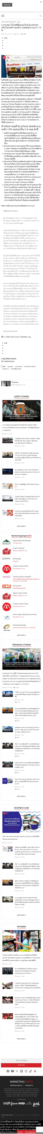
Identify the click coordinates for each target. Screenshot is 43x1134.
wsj (29, 337)
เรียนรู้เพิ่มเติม (30, 1132)
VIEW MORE (21, 526)
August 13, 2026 (20, 753)
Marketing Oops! (7, 1115)
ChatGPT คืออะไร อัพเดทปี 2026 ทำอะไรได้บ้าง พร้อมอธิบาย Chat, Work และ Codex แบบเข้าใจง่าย (27, 499)
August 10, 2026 (20, 770)
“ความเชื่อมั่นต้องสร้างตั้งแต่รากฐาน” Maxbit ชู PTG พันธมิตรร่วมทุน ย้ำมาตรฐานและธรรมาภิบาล (26, 971)
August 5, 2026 (20, 735)
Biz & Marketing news (8, 21)
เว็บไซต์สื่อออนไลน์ (16, 369)
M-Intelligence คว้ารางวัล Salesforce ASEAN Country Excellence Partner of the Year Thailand (27, 472)
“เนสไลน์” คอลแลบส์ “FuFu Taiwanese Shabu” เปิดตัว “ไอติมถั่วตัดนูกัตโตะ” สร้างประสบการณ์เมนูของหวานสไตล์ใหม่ (27, 985)
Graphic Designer (19, 548)
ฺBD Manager (17, 559)
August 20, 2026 (20, 518)
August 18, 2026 (20, 786)
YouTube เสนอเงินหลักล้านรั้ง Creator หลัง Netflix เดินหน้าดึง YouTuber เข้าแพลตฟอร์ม (27, 513)
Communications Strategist (22, 577)
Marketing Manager (19, 625)
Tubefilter (24, 337)
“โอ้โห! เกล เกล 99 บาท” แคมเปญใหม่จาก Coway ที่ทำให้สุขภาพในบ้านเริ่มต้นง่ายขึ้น (27, 694)
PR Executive (17, 586)
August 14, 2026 (7, 687)
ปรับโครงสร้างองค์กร (30, 366)
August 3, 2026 (20, 699)
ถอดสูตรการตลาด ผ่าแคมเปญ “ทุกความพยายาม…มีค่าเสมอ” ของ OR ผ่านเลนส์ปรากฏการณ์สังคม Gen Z (27, 729)
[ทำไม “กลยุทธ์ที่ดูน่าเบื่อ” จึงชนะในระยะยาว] (7, 486)
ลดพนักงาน (6, 369)
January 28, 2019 (7, 34)
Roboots (17, 34)
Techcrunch (14, 337)
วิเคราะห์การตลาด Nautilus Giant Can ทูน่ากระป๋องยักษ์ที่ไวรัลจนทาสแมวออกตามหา (27, 781)
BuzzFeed (10, 366)
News (18, 21)
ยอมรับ (20, 1132)
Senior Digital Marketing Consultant (25, 614)
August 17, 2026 (20, 857)
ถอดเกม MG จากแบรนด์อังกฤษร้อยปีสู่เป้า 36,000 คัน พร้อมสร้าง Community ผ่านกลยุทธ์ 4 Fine (27, 765)
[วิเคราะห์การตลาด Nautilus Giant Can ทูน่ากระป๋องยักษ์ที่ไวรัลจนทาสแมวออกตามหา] (7, 781)
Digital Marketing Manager (22, 540)
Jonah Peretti (18, 366)
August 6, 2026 (20, 718)
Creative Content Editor (20, 566)
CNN (8, 337)
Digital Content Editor (20, 593)
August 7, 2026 (20, 890)
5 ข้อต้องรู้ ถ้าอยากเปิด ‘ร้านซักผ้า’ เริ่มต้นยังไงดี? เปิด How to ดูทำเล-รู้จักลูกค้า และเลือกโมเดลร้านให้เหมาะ (27, 441)
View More (21, 635)
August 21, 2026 (7, 433)
